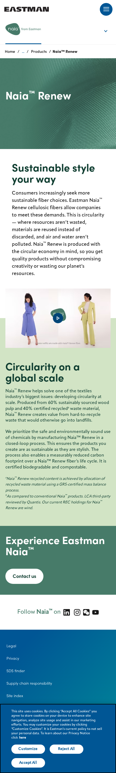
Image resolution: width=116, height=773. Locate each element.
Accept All (28, 763)
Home (10, 51)
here (22, 737)
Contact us (24, 576)
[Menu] (106, 9)
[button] (58, 318)
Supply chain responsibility (29, 683)
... (23, 51)
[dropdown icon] (109, 25)
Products (39, 51)
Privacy (12, 658)
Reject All (66, 749)
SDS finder (15, 670)
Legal (11, 645)
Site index (14, 695)
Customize (27, 749)
